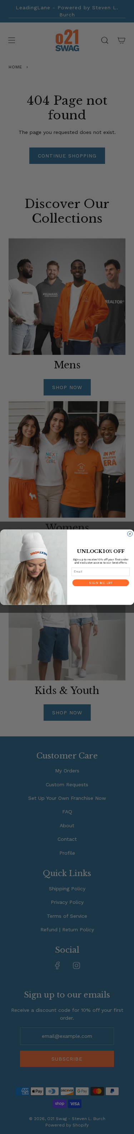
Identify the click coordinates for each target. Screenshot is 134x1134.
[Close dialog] (129, 533)
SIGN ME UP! (100, 582)
